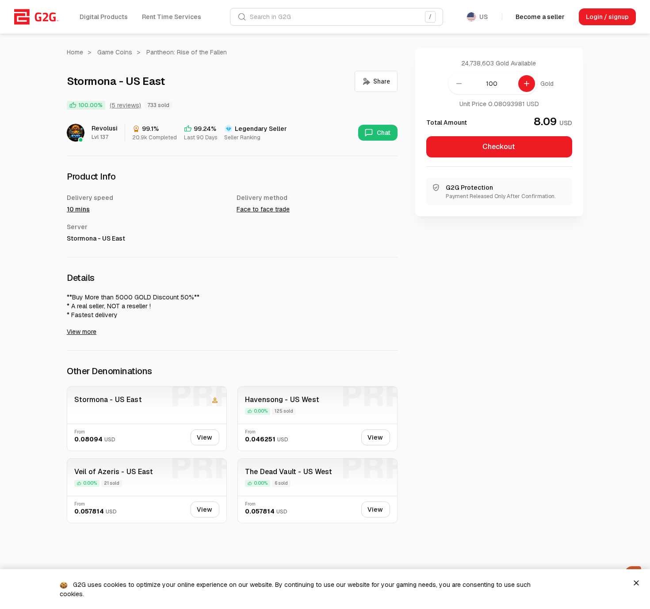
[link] (36, 17)
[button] (103, 17)
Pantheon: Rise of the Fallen (186, 52)
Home (75, 52)
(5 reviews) (125, 105)
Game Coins (114, 52)
